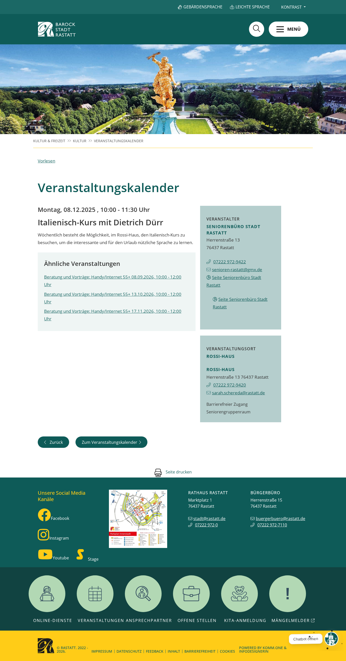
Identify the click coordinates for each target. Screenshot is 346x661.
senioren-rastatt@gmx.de (237, 269)
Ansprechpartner (149, 620)
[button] (288, 29)
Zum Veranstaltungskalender (109, 442)
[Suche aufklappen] (256, 29)
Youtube (61, 558)
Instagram (59, 538)
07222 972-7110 (272, 525)
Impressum (101, 651)
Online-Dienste (52, 620)
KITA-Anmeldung (245, 620)
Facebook (60, 518)
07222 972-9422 (229, 262)
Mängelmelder (291, 620)
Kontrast (291, 7)
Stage (93, 559)
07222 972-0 (206, 525)
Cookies (227, 651)
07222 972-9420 (229, 385)
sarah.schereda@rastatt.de (238, 393)
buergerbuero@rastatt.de (280, 518)
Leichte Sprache (253, 7)
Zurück (56, 442)
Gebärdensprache (202, 7)
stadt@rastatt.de (209, 518)
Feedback (154, 651)
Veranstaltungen (101, 620)
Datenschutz (129, 651)
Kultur (79, 140)
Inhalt (174, 651)
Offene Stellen (197, 620)
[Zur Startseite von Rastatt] (57, 29)
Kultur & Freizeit (49, 140)
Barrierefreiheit (200, 651)
